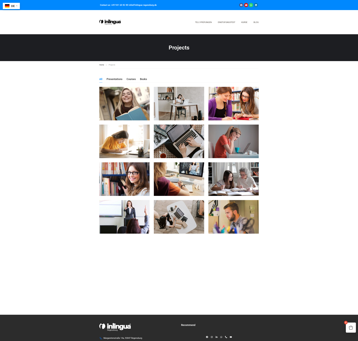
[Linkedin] (256, 5)
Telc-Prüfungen (203, 22)
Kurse (244, 22)
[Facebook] (241, 5)
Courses (131, 79)
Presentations (114, 79)
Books (143, 79)
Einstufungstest (226, 22)
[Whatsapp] (251, 5)
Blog (256, 22)
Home (101, 65)
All (100, 79)
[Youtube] (246, 5)
